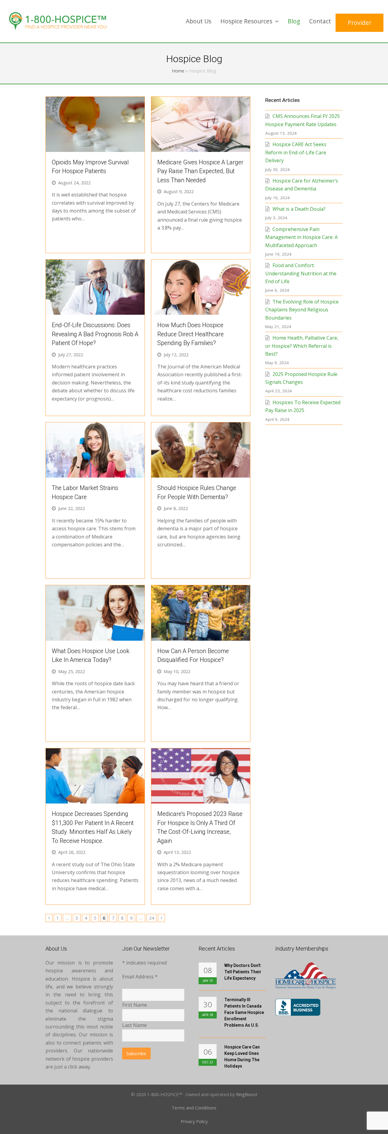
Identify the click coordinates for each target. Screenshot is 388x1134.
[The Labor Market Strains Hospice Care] (95, 473)
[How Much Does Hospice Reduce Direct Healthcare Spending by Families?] (200, 310)
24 (153, 917)
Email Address (140, 976)
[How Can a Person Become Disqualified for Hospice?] (200, 636)
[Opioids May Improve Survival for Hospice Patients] (95, 147)
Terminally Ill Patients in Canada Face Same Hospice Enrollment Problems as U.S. (244, 1012)
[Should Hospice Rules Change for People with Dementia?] (200, 473)
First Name (134, 1004)
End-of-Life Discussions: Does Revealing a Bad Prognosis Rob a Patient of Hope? (95, 334)
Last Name (134, 1025)
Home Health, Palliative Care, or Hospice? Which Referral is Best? (301, 345)
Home (178, 71)
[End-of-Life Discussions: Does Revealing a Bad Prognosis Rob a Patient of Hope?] (95, 310)
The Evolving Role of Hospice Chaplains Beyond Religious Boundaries (302, 309)
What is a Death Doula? (299, 209)
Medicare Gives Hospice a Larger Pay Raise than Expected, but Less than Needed (200, 171)
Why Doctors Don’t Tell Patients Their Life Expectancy (242, 972)
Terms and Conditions (194, 1108)
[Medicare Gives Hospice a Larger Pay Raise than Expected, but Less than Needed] (200, 147)
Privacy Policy (194, 1121)
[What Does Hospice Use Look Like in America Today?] (95, 636)
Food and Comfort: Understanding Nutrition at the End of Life (300, 273)
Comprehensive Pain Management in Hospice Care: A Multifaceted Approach (301, 237)
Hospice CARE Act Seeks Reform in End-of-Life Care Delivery (295, 152)
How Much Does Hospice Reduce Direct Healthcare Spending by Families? (190, 334)
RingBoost (246, 1094)
